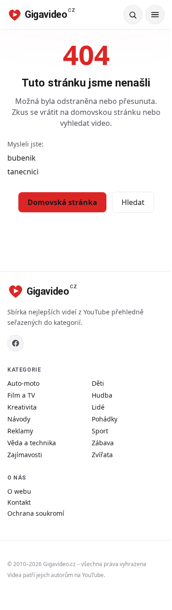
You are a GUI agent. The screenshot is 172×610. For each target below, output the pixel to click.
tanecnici (23, 172)
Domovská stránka (62, 202)
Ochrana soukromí (35, 513)
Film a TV (21, 395)
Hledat (133, 202)
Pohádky (104, 419)
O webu (19, 491)
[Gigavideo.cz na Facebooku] (15, 343)
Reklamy (20, 430)
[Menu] (155, 14)
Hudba (102, 395)
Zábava (103, 442)
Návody (18, 419)
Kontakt (19, 502)
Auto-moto (23, 383)
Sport (100, 430)
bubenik (21, 158)
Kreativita (22, 407)
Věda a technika (31, 442)
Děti (98, 383)
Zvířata (102, 454)
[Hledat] (133, 14)
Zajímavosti (24, 454)
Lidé (98, 407)
